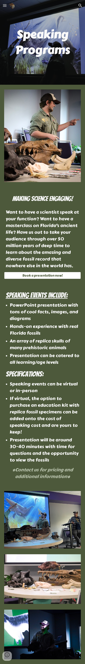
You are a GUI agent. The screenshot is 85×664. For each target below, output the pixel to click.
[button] (4, 5)
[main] (42, 42)
